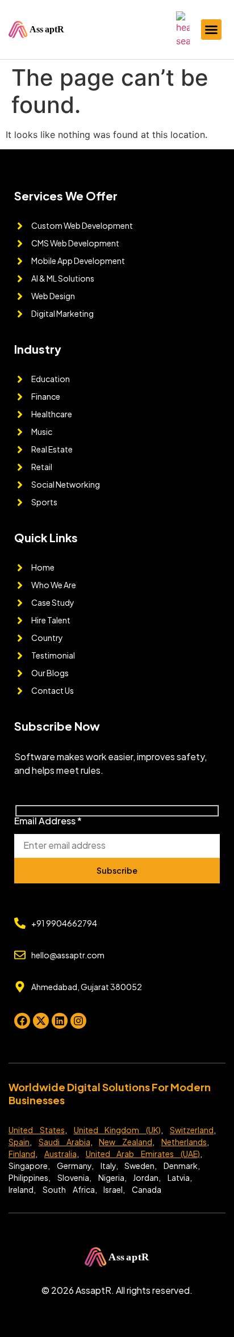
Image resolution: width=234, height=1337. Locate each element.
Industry (37, 349)
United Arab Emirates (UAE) (143, 1154)
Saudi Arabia (64, 1142)
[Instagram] (78, 1021)
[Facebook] (22, 1021)
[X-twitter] (41, 1021)
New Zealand (125, 1142)
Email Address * (48, 821)
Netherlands (184, 1142)
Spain (19, 1142)
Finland (22, 1154)
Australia (60, 1154)
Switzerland (192, 1130)
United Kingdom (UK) (117, 1130)
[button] (211, 29)
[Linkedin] (60, 1021)
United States (37, 1130)
